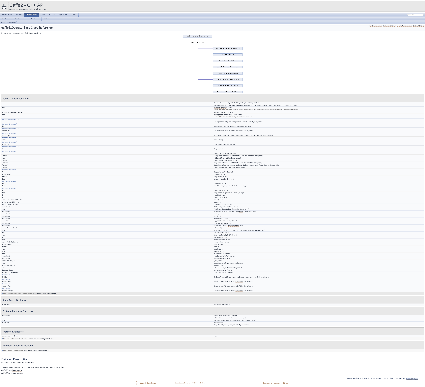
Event (228, 207)
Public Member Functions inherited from (30, 293)
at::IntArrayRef (235, 156)
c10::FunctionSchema (235, 105)
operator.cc (18, 373)
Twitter (202, 383)
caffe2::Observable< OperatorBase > (44, 293)
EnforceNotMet (233, 225)
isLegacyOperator (220, 107)
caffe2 (3, 22)
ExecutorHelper (233, 268)
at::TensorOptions (251, 156)
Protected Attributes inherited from (28, 339)
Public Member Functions (375, 25)
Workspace (252, 103)
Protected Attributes (418, 25)
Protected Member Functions (404, 25)
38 (17, 363)
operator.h (29, 363)
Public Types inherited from (25, 350)
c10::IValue (263, 105)
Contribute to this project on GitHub (275, 383)
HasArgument (218, 115)
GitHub (194, 383)
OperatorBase (12, 22)
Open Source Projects (182, 383)
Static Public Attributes (389, 25)
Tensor (4, 156)
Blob (8, 174)
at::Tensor (286, 105)
